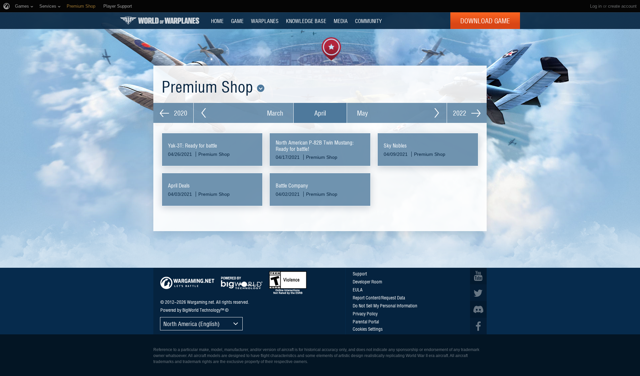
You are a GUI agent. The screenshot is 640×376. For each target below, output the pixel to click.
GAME (237, 20)
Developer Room (367, 281)
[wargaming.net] (187, 283)
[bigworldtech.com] (241, 283)
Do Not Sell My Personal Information (385, 305)
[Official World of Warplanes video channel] (478, 276)
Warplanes (265, 20)
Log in (596, 6)
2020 (179, 113)
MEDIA (341, 20)
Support (360, 273)
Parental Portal (366, 321)
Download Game (485, 20)
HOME (217, 20)
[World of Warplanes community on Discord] (478, 309)
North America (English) (191, 323)
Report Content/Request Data (379, 297)
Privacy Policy (365, 313)
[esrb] (288, 282)
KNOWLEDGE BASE (306, 20)
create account (622, 6)
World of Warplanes (159, 20)
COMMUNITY (368, 20)
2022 (460, 113)
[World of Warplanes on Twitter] (478, 292)
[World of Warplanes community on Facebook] (478, 326)
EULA (358, 289)
